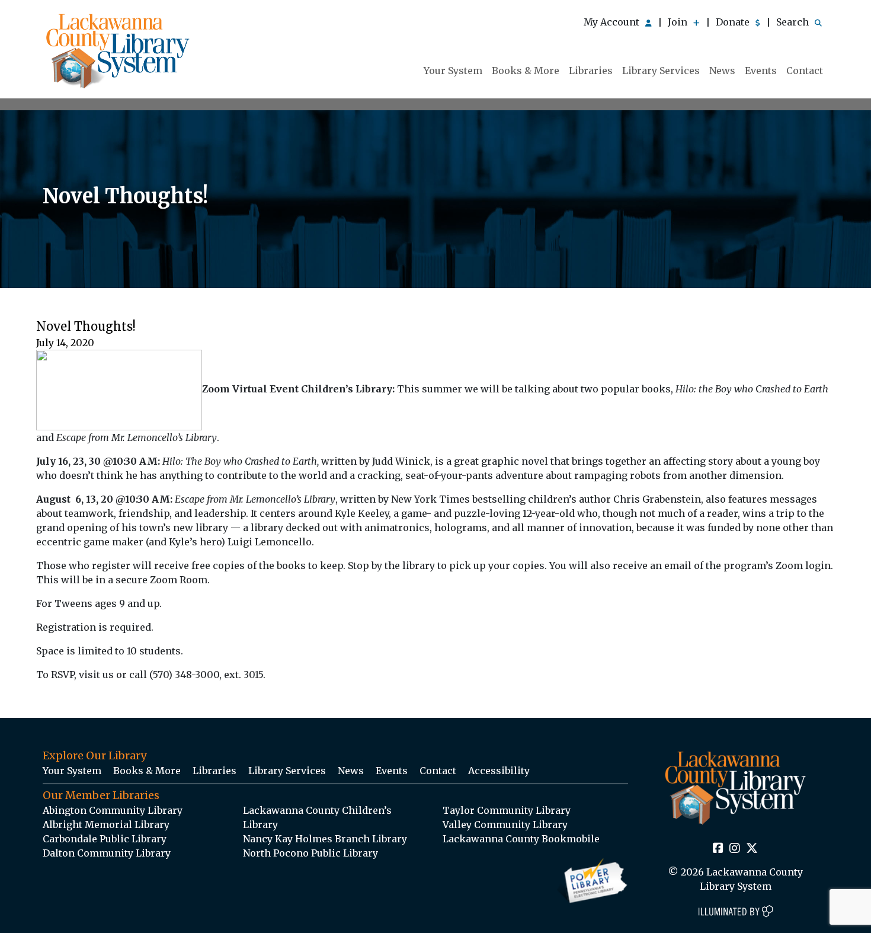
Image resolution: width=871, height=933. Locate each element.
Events (761, 70)
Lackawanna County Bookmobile (521, 839)
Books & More (525, 70)
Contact (804, 70)
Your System (453, 70)
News (722, 70)
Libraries (591, 70)
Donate (734, 22)
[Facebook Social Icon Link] (718, 849)
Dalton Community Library (107, 853)
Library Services (661, 70)
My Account (613, 22)
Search (793, 22)
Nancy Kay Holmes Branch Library (325, 839)
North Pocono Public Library (310, 853)
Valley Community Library (505, 824)
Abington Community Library (112, 810)
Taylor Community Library (507, 810)
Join (679, 22)
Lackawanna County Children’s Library (317, 817)
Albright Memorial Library (106, 824)
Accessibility (499, 771)
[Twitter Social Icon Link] (752, 849)
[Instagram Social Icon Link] (734, 849)
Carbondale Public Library (104, 839)
